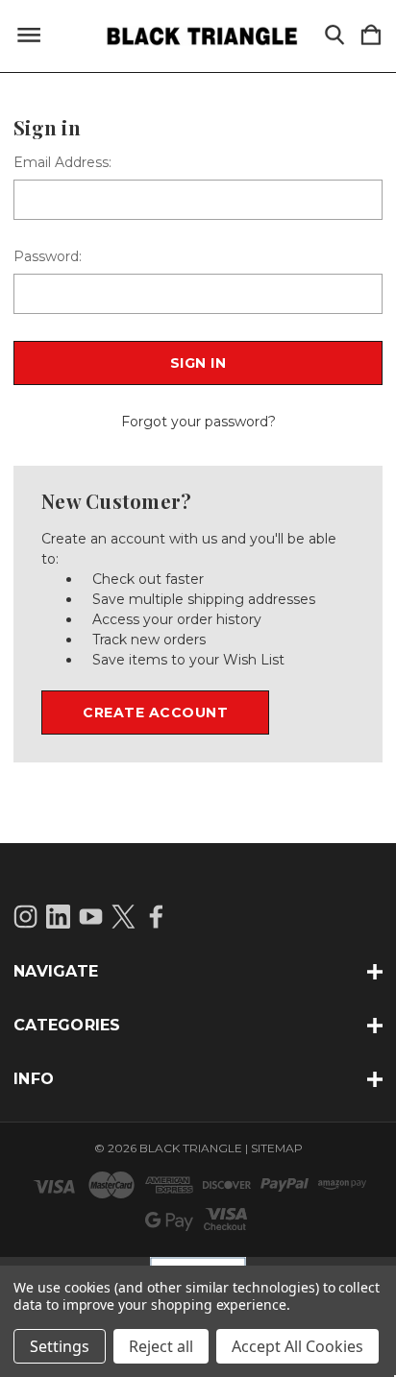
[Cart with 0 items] (371, 36)
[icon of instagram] (25, 917)
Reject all (161, 1346)
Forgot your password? (198, 421)
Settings (59, 1346)
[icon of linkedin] (58, 917)
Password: (47, 256)
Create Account (155, 712)
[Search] (334, 36)
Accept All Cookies (297, 1346)
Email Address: (62, 162)
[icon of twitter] (123, 917)
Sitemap (277, 1148)
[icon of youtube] (91, 917)
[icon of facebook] (156, 917)
